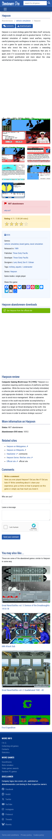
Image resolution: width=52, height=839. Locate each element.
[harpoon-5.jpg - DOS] (13, 190)
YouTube (8, 804)
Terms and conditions (10, 835)
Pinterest (9, 814)
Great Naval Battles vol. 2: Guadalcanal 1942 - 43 (23, 690)
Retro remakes (7, 765)
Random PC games (9, 771)
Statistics (6, 752)
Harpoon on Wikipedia (15, 450)
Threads (8, 819)
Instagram (9, 809)
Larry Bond (17, 262)
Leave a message (9, 507)
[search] (48, 3)
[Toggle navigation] (5, 9)
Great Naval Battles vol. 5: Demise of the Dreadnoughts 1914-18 (26, 607)
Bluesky (8, 824)
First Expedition (8, 727)
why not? (7, 210)
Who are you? (7, 496)
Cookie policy (38, 835)
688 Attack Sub (8, 646)
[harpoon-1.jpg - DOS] (38, 154)
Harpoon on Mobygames (16, 446)
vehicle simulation (23, 20)
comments (10, 26)
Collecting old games (10, 746)
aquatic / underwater (24, 267)
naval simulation (36, 244)
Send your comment (11, 537)
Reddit (8, 794)
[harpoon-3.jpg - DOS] (38, 172)
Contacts (5, 749)
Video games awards (10, 768)
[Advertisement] (26, 91)
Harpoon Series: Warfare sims (18, 457)
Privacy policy (26, 835)
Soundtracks (7, 762)
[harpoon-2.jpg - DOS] (13, 172)
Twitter (8, 799)
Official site (11, 461)
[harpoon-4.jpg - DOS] (13, 154)
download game (25, 26)
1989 (16, 248)
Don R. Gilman (28, 262)
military (12, 267)
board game (24, 244)
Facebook (9, 789)
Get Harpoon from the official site (19, 310)
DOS (8, 235)
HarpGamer (11, 454)
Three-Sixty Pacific (20, 253)
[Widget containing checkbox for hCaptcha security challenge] (20, 527)
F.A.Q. (4, 743)
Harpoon (13, 271)
